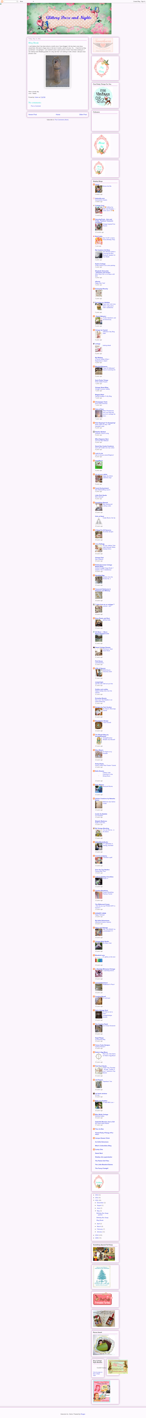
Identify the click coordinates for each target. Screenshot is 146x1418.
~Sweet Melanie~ (100, 316)
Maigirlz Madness (101, 821)
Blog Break (100, 1220)
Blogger (83, 1414)
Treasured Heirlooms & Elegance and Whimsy (103, 589)
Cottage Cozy (99, 205)
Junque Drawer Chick (102, 1138)
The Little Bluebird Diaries (104, 1164)
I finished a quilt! (107, 857)
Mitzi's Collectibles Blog (103, 1145)
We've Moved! (99, 497)
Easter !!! (105, 878)
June (98, 1208)
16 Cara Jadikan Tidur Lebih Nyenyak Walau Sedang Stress (109, 547)
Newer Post (33, 114)
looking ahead (107, 345)
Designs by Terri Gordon (103, 707)
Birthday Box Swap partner (102, 1214)
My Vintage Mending (102, 828)
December (100, 1202)
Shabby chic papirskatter (103, 1157)
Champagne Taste (101, 402)
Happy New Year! (100, 283)
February (100, 1229)
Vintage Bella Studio (102, 941)
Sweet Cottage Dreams (102, 647)
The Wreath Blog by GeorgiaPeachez (102, 735)
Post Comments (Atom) (61, 119)
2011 (97, 1200)
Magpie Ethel (99, 394)
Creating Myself (100, 996)
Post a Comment (36, 106)
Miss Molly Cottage (101, 1114)
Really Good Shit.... (100, 822)
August (99, 1205)
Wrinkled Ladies (99, 1116)
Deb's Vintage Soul (101, 1010)
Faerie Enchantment (102, 488)
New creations (99, 559)
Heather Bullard (100, 432)
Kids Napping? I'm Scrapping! (105, 423)
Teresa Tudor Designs (102, 1045)
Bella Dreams (99, 771)
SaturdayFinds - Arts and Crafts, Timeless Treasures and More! (104, 221)
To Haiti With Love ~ (109, 1102)
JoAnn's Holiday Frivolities (104, 877)
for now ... (98, 1095)
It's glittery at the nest (109, 957)
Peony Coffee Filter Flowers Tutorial (105, 765)
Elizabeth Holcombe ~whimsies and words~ (103, 271)
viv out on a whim (101, 474)
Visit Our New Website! (102, 440)
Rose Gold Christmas (101, 403)
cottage (97, 344)
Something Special (101, 502)
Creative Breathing (101, 890)
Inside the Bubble (101, 814)
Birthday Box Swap (102, 1217)
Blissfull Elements (101, 366)
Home (58, 114)
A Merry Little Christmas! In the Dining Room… (108, 774)
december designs (108, 531)
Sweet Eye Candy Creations (104, 446)
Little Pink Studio (101, 495)
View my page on (97, 1374)
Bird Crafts (98, 236)
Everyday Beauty (101, 698)
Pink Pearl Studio (101, 1066)
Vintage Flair (99, 557)
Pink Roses (99, 661)
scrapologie (99, 682)
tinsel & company (101, 856)
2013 (97, 1195)
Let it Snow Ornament (109, 1025)
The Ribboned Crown (102, 904)
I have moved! (107, 722)
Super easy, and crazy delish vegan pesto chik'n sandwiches (109, 305)
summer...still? (107, 606)
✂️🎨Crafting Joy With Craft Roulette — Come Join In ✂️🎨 (109, 208)
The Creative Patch (101, 1024)
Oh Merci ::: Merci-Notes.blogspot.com (102, 632)
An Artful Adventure (101, 1142)
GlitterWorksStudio (101, 842)
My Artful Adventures (102, 920)
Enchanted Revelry (101, 289)
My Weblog (99, 357)
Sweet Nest (99, 1153)
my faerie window (101, 1093)
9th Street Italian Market (102, 1123)
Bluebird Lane (100, 955)
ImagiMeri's (99, 460)
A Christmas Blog (100, 1039)
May (98, 1211)
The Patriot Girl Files (102, 1161)
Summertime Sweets (101, 200)
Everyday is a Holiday (102, 302)
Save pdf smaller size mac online (104, 448)
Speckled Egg (99, 575)
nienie (97, 184)
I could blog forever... (109, 970)
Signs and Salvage (101, 927)
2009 (97, 1238)
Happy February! (100, 915)
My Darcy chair (107, 943)
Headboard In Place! (109, 984)
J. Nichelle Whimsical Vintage (105, 969)
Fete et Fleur (99, 409)
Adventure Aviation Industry (103, 922)
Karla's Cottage (100, 264)
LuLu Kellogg (99, 544)
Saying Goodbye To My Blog (103, 396)
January (99, 1232)
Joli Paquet (99, 1080)
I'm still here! (106, 998)
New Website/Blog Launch (102, 490)
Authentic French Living (102, 433)
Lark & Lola (99, 453)
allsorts (97, 281)
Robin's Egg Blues (101, 1052)
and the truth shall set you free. (104, 683)
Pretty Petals (99, 764)
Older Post (83, 114)
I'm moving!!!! (99, 815)
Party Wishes (99, 785)
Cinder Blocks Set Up (109, 518)
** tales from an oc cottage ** (104, 604)
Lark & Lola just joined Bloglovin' (104, 455)
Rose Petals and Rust (102, 618)
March (99, 1226)
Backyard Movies (108, 786)
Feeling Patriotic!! (100, 1046)
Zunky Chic (99, 1149)
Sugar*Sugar (99, 1038)
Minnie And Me (107, 186)
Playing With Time (100, 871)
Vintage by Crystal (101, 330)
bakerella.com (100, 198)
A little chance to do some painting (105, 265)
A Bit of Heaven (100, 668)
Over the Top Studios (102, 869)
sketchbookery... (100, 662)
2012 (97, 1197)
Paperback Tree (107, 1081)
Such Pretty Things (101, 380)
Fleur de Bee (99, 1129)
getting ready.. (107, 620)
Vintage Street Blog (101, 387)
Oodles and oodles (101, 689)
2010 (97, 1235)
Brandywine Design (101, 721)
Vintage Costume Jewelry (102, 389)
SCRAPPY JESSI (100, 913)
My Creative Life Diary (102, 250)
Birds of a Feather (101, 1101)
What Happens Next (102, 439)
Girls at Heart (99, 516)
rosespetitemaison (101, 983)
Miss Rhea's (99, 750)
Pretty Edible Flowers (101, 382)
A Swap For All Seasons (103, 530)
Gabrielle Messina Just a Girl (105, 1122)
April (98, 1223)
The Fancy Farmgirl (101, 1168)
